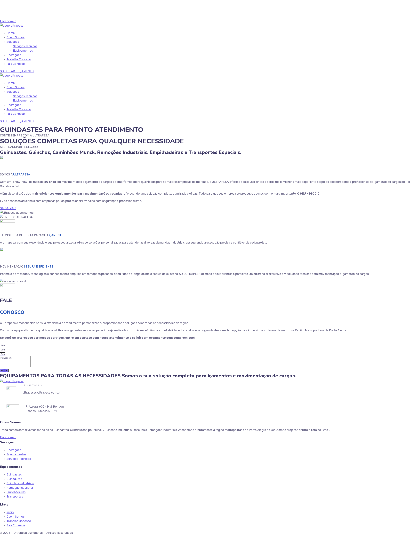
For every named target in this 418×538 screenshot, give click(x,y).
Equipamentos (23, 50)
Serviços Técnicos (25, 46)
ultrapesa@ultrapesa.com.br (23, 12)
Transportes (15, 496)
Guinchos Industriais (20, 483)
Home (11, 33)
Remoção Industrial (20, 488)
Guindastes (14, 474)
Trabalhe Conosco (19, 59)
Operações (14, 55)
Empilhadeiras (16, 492)
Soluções (13, 42)
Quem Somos (15, 37)
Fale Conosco (16, 64)
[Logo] (12, 25)
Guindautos (14, 479)
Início (10, 512)
